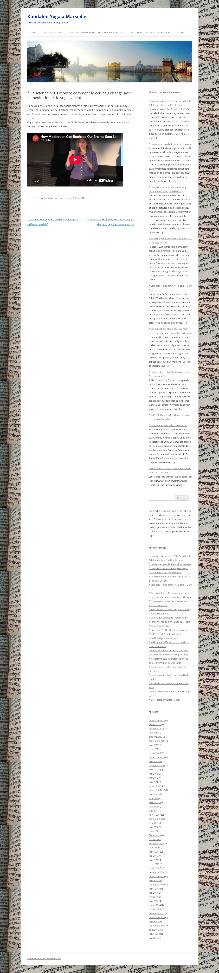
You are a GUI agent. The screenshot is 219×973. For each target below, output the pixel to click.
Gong (181, 32)
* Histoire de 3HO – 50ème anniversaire (169, 630)
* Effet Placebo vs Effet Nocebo (165, 699)
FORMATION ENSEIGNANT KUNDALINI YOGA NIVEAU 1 (96, 32)
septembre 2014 (157, 884)
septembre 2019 (157, 740)
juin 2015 (153, 855)
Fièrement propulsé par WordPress (44, 958)
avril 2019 (153, 744)
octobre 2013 (155, 921)
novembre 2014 (157, 876)
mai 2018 (153, 777)
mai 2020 (153, 732)
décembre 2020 (156, 728)
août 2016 (154, 822)
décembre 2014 (156, 872)
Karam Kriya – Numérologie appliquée (150, 32)
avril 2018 (153, 781)
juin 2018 (153, 773)
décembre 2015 (156, 843)
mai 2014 (153, 896)
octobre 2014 (155, 880)
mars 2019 (154, 749)
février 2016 (155, 835)
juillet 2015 (154, 851)
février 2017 (155, 814)
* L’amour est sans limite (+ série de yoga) (170, 144)
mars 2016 (154, 831)
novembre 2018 (157, 757)
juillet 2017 (154, 802)
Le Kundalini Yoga (52, 32)
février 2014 (155, 905)
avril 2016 (153, 827)
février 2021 (155, 724)
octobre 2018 (155, 761)
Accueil (31, 32)
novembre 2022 (157, 720)
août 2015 (154, 847)
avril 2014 (153, 901)
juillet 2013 (154, 933)
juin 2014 (153, 892)
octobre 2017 (155, 794)
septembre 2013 (157, 925)
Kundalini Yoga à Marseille (56, 16)
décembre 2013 (156, 913)
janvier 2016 (155, 839)
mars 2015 (154, 864)
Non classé (65, 197)
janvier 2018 (155, 786)
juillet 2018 (154, 769)
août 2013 (154, 929)
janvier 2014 (155, 909)
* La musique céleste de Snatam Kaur (168, 425)
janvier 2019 (155, 753)
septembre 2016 (157, 818)
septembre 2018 (157, 765)
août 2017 (154, 798)
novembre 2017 (157, 790)
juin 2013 (153, 937)
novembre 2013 (157, 917)
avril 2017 (153, 810)
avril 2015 (153, 859)
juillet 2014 (154, 888)
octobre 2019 (155, 736)
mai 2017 (153, 806)
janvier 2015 (155, 868)
